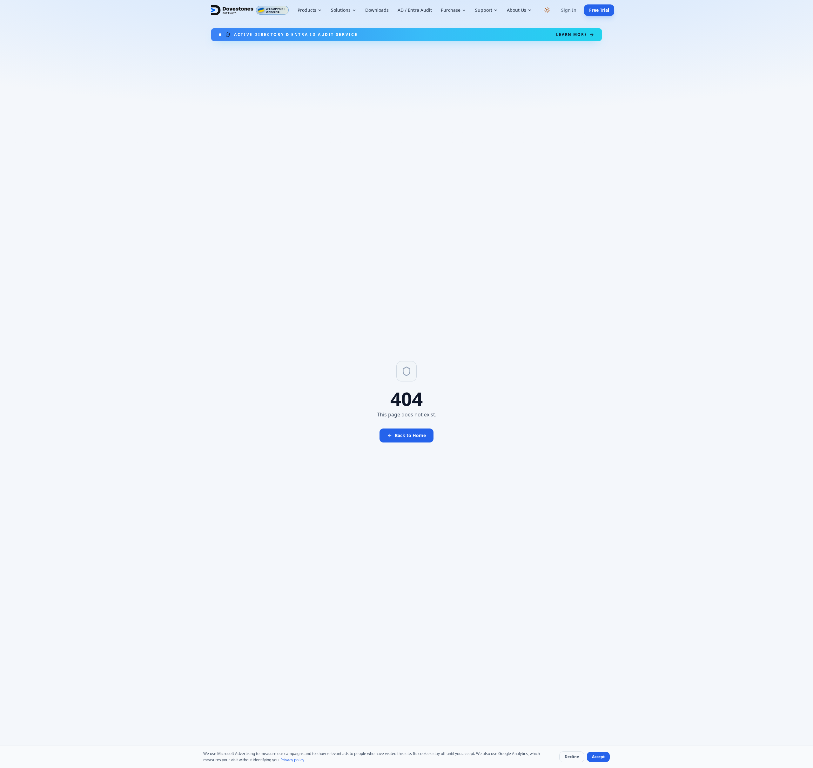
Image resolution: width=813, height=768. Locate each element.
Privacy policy (292, 760)
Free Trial (599, 10)
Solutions (341, 10)
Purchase (450, 10)
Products (307, 10)
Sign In (568, 10)
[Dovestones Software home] (232, 10)
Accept (598, 756)
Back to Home (410, 435)
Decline (572, 756)
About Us (516, 10)
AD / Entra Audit (415, 10)
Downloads (377, 10)
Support (483, 10)
